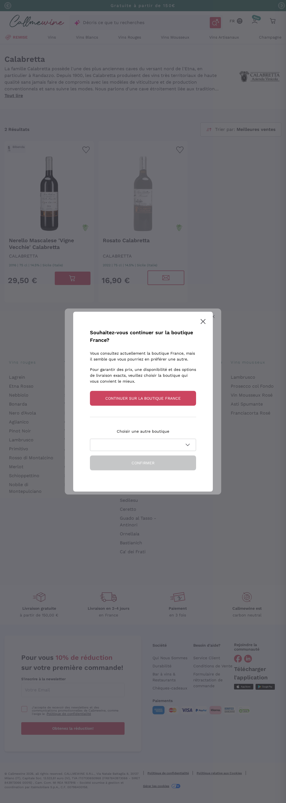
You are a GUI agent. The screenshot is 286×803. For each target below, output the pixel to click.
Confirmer (143, 462)
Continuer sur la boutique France (143, 398)
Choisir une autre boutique (143, 431)
